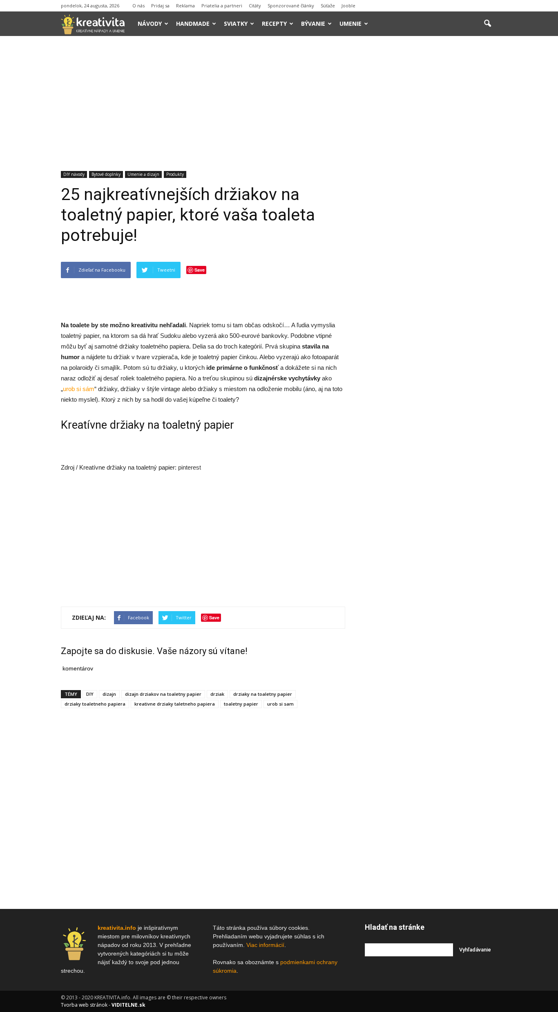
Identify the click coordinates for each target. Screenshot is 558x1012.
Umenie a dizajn (143, 174)
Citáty (255, 5)
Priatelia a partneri (221, 5)
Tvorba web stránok (84, 1004)
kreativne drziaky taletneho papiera (174, 704)
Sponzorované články (291, 5)
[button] (487, 24)
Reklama (185, 5)
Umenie (350, 23)
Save (199, 270)
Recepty (274, 23)
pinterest (189, 467)
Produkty (175, 174)
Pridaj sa (160, 5)
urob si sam (280, 704)
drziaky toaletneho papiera (95, 704)
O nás (138, 5)
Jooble (348, 5)
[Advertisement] (279, 97)
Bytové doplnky (106, 174)
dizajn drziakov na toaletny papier (163, 694)
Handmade (193, 23)
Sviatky (236, 23)
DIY (90, 694)
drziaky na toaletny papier (262, 694)
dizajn (109, 694)
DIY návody (74, 174)
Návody (150, 23)
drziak (217, 694)
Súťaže (328, 5)
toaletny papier (241, 704)
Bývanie (313, 23)
